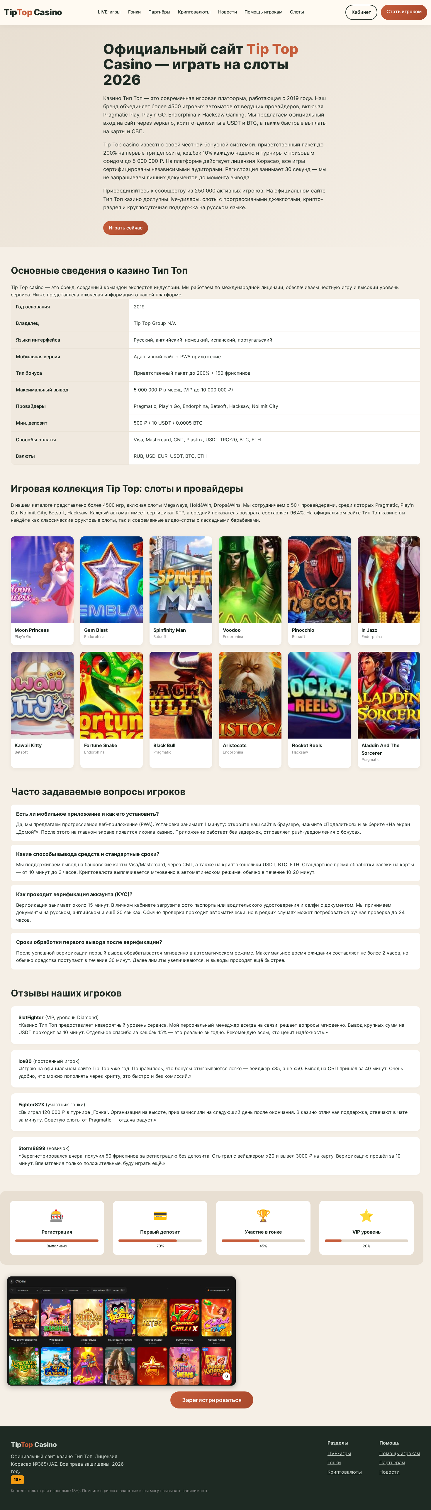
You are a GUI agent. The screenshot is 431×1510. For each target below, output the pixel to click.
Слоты (297, 12)
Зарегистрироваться (212, 1399)
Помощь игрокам (263, 12)
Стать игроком (404, 11)
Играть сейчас (125, 228)
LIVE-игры (109, 12)
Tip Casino (33, 12)
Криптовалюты (194, 12)
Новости (227, 12)
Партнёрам (392, 1462)
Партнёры (159, 12)
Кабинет (361, 12)
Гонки (134, 12)
